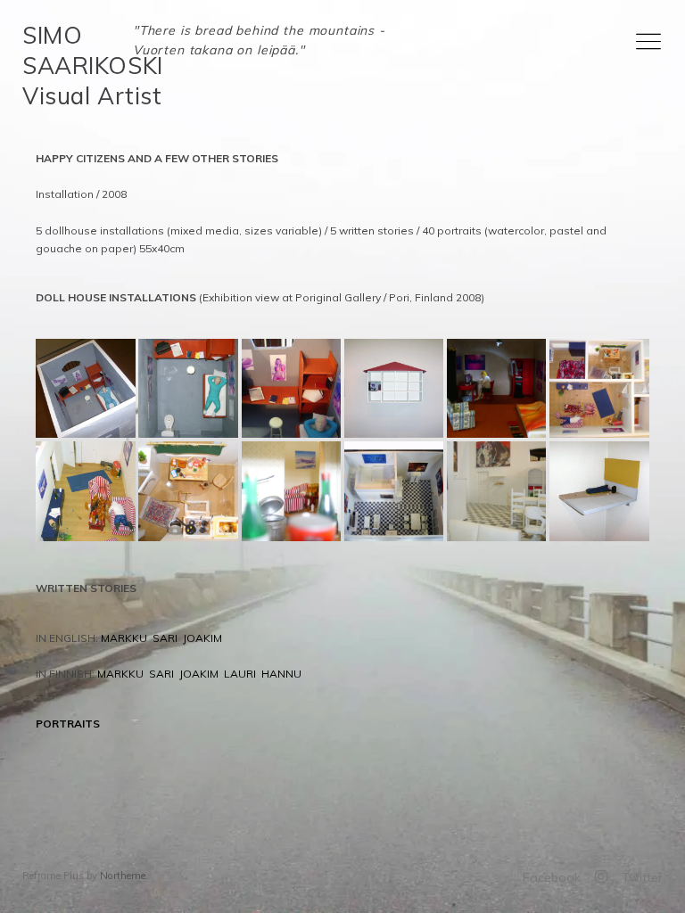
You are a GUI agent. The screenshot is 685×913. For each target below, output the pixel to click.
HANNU (281, 673)
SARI (165, 638)
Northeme (122, 875)
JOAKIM (202, 638)
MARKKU (124, 638)
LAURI (240, 673)
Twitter (642, 877)
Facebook (552, 877)
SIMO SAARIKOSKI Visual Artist (92, 66)
